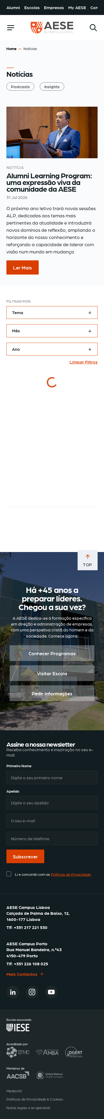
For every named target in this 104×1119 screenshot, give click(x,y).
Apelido (12, 791)
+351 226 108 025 (31, 963)
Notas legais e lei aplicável (28, 1107)
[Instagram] (32, 992)
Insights (52, 86)
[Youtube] (51, 992)
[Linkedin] (12, 992)
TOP (87, 564)
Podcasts (20, 86)
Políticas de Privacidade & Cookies (34, 1099)
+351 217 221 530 (30, 927)
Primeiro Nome (18, 766)
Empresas (54, 7)
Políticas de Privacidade (71, 874)
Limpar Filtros (84, 361)
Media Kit (14, 1091)
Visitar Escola (52, 673)
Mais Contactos (21, 974)
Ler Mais (22, 267)
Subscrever (25, 856)
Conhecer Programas (52, 653)
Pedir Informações (52, 693)
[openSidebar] (10, 27)
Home (11, 48)
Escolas (32, 7)
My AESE (77, 7)
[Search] (93, 27)
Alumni (13, 7)
